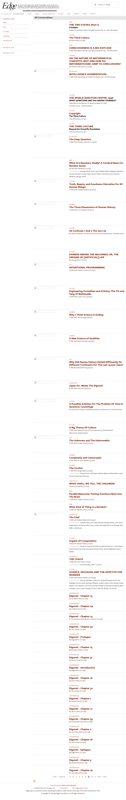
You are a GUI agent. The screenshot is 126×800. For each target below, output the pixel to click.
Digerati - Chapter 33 (81, 719)
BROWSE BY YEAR (8, 47)
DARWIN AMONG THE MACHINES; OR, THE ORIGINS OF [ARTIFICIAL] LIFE (94, 256)
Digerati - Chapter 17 (80, 708)
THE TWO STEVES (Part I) (84, 24)
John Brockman (55, 785)
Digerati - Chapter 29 (81, 606)
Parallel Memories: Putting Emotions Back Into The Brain (95, 495)
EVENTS (60, 14)
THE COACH (76, 559)
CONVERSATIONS (18, 14)
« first (54, 776)
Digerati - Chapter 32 (81, 688)
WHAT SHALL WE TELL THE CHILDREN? (92, 483)
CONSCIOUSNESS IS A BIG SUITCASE (90, 48)
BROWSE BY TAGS (8, 53)
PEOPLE (92, 14)
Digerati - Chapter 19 (81, 770)
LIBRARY (76, 14)
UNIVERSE (72, 55)
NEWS (69, 14)
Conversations (74, 593)
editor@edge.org (49, 788)
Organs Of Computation (82, 540)
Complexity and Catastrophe (85, 457)
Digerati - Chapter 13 (80, 595)
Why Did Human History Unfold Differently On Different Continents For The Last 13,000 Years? (96, 363)
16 (92, 776)
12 (79, 776)
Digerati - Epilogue (79, 749)
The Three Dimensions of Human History (92, 207)
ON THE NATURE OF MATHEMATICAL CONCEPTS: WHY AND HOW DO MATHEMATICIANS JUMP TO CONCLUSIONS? (95, 61)
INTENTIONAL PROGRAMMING (87, 267)
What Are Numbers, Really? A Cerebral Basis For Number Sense (96, 164)
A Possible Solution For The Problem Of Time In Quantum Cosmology (96, 405)
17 (95, 776)
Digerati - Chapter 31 (80, 657)
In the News (64, 788)
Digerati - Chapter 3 (80, 760)
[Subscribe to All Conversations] (34, 781)
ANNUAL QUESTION (48, 14)
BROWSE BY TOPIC (9, 19)
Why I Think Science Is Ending (86, 314)
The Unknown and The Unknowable (89, 440)
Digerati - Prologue (80, 637)
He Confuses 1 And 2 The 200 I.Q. (87, 230)
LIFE (70, 265)
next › (99, 776)
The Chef (74, 517)
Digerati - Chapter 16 (81, 678)
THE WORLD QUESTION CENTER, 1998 (91, 97)
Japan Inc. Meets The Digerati (86, 385)
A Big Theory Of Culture (82, 427)
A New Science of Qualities (84, 338)
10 (73, 776)
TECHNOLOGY (73, 71)
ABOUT (84, 14)
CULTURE (72, 35)
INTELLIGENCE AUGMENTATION (87, 74)
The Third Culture (79, 37)
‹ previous (61, 776)
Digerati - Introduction (82, 667)
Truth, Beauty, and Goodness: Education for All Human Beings (96, 185)
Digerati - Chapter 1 (80, 698)
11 (76, 776)
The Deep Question (80, 139)
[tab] (16, 19)
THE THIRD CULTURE (81, 126)
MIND (70, 22)
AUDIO (37, 14)
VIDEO (30, 14)
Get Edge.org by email (80, 788)
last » (105, 776)
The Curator (76, 468)
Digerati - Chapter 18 (80, 739)
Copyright (75, 113)
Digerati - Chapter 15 (80, 647)
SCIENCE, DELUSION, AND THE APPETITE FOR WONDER (95, 573)
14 (85, 776)
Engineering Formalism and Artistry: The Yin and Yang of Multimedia (96, 292)
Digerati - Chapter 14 (81, 616)
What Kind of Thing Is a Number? (88, 507)
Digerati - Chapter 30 (81, 626)
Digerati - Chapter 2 (80, 729)
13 (82, 776)
